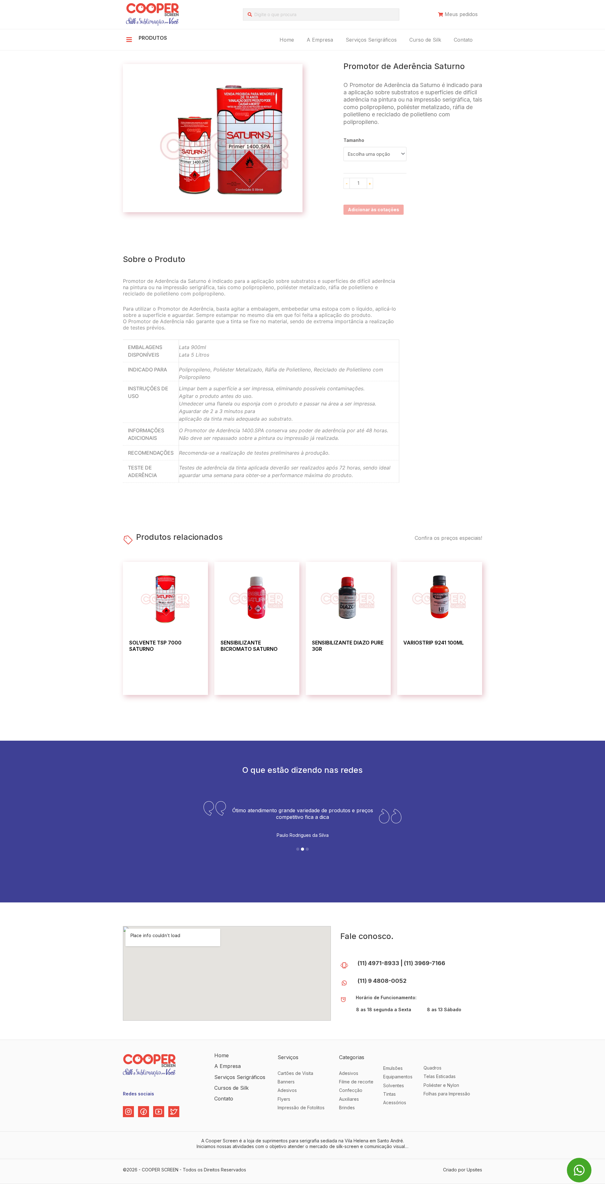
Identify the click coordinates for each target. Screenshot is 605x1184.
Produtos (153, 38)
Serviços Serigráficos (371, 40)
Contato (463, 40)
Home (286, 40)
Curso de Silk (425, 40)
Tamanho (353, 140)
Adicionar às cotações (373, 209)
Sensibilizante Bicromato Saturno (249, 645)
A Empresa (320, 40)
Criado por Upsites (462, 1169)
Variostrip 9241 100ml (433, 642)
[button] (297, 849)
